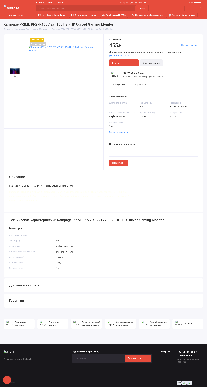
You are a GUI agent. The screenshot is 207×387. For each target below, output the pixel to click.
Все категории (16, 15)
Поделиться (117, 163)
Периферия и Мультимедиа (149, 15)
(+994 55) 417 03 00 (132, 2)
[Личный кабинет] (173, 8)
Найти (142, 8)
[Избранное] (188, 8)
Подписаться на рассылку (86, 351)
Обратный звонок (184, 355)
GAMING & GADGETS (116, 15)
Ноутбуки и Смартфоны (53, 15)
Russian (195, 2)
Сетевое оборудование (183, 15)
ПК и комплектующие (85, 15)
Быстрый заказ (151, 63)
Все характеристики (118, 132)
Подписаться (134, 358)
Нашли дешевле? (190, 45)
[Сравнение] (180, 8)
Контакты (40, 2)
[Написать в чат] (7, 380)
